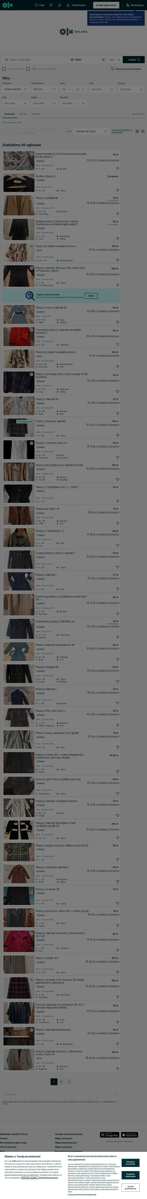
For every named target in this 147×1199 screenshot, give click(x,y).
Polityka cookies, (30, 1178)
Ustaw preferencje (130, 1187)
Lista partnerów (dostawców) (82, 1194)
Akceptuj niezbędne (130, 1175)
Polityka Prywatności (48, 1178)
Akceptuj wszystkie (130, 1163)
